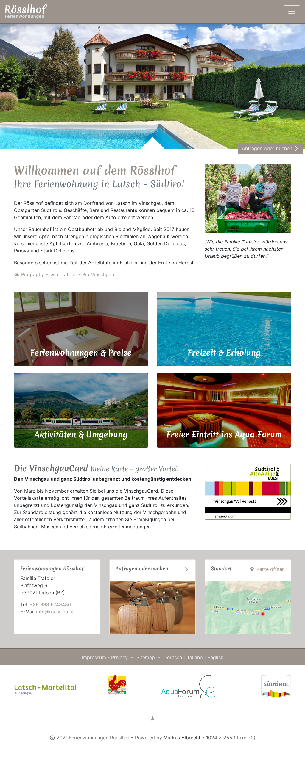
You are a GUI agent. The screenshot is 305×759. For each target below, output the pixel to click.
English (215, 657)
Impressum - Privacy (105, 657)
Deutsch (173, 657)
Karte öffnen (267, 569)
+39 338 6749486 (50, 604)
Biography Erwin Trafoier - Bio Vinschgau (64, 274)
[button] (152, 718)
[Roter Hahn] (116, 684)
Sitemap (145, 657)
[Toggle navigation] (292, 11)
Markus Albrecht (182, 738)
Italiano (194, 657)
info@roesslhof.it (55, 612)
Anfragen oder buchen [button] (270, 148)
